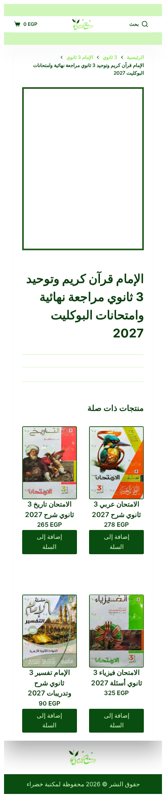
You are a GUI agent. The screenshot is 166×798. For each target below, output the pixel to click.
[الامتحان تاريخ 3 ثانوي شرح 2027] (49, 463)
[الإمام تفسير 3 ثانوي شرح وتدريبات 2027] (49, 631)
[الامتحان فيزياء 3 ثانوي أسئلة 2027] (116, 631)
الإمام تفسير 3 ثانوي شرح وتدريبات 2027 (49, 682)
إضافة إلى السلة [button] (116, 542)
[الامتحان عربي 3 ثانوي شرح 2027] (116, 463)
